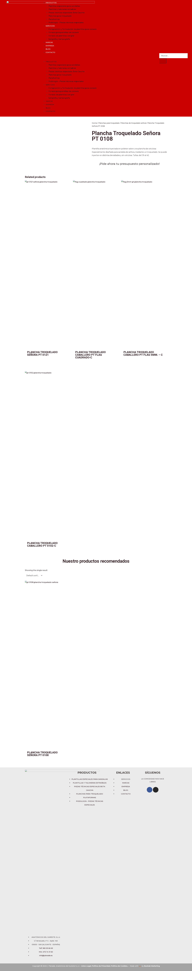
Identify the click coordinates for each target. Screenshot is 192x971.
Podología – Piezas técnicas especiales (66, 22)
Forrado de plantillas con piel (61, 36)
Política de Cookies (119, 966)
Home (94, 123)
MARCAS (49, 42)
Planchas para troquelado (60, 16)
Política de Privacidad (101, 966)
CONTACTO (50, 52)
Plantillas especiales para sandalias (64, 6)
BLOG (48, 49)
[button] (98, 58)
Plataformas (54, 19)
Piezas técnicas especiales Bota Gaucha (66, 13)
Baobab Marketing (152, 966)
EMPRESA (50, 46)
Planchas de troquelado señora (133, 123)
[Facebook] (149, 790)
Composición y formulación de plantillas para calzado (72, 29)
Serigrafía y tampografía (59, 39)
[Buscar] (162, 60)
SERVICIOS (50, 26)
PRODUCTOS (51, 3)
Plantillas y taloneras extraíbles (62, 9)
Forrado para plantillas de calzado (63, 32)
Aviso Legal (86, 966)
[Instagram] (155, 790)
